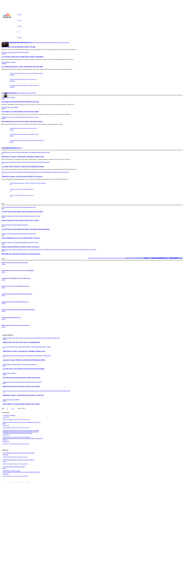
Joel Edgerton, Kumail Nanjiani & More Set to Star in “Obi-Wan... (16, 443)
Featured (4, 53)
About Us (9, 482)
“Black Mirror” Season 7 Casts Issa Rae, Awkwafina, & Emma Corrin (23, 156)
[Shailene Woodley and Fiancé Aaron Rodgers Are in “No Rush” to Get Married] (175, 258)
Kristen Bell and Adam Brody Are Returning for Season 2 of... (24, 79)
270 (13, 408)
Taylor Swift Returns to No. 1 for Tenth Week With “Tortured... (21, 238)
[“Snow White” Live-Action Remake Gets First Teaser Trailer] (10, 107)
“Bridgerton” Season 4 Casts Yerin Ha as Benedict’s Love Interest (22, 176)
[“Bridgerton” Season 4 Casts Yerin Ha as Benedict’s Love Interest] (35, 172)
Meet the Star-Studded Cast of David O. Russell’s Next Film (15, 463)
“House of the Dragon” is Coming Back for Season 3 (22, 189)
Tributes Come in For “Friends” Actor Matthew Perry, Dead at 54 (15, 286)
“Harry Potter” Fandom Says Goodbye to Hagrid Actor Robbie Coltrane (17, 294)
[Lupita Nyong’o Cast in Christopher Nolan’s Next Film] (35, 42)
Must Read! (6, 454)
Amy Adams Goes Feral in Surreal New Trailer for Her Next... (20, 102)
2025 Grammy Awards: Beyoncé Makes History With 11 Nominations (22, 56)
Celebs (19, 37)
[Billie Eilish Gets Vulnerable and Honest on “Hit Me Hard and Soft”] (49, 249)
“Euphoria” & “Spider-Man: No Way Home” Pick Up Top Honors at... (17, 419)
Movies (20, 26)
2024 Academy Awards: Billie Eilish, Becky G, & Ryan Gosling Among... (16, 278)
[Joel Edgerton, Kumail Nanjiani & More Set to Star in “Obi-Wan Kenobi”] (22, 440)
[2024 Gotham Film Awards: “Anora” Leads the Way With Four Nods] (8, 62)
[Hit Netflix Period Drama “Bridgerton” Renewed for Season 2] (18, 453)
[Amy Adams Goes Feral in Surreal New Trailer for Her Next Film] (10, 373)
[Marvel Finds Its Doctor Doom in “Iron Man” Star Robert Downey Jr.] (20, 117)
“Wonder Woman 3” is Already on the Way (11, 470)
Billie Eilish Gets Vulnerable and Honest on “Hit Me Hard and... (21, 254)
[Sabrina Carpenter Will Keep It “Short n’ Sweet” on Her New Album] (20, 242)
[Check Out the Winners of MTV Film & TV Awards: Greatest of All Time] (21, 472)
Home (19, 14)
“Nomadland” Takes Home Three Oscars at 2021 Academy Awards (16, 437)
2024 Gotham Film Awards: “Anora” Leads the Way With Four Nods (22, 66)
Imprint (28, 482)
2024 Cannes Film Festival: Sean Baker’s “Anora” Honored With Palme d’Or (27, 140)
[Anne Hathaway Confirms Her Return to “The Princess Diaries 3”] (17, 42)
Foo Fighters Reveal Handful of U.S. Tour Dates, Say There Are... (16, 427)
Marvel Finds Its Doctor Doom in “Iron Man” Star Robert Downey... (22, 121)
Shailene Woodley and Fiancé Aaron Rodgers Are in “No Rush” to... (16, 325)
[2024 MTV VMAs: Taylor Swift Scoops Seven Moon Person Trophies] (18, 207)
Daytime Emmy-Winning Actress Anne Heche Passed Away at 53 (15, 301)
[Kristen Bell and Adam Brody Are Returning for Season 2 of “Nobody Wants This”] (5, 46)
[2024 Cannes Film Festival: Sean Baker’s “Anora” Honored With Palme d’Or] (19, 93)
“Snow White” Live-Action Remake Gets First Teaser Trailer (20, 111)
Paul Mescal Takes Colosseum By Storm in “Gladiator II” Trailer (24, 134)
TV (19, 31)
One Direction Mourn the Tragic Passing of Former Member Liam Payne (26, 73)
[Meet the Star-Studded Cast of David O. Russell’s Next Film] (18, 460)
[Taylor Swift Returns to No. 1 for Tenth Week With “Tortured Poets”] (18, 234)
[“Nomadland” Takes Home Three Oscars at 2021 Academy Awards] (22, 433)
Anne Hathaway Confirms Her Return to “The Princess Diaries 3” (24, 85)
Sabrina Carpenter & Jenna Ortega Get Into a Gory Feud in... (20, 220)
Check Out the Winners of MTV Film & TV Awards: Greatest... (16, 476)
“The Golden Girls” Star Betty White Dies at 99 (11, 317)
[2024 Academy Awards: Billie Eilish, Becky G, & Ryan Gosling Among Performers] (135, 258)
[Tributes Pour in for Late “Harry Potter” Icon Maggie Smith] (31, 338)
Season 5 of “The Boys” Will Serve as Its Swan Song (22, 195)
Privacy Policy (19, 482)
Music (19, 20)
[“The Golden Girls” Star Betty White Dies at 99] (166, 258)
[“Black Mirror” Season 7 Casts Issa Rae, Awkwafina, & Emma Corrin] (25, 152)
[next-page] (16, 409)
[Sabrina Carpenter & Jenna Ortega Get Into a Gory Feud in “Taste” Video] (21, 216)
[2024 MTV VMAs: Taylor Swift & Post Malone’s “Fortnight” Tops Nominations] (14, 225)
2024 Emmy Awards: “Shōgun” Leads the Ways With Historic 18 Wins (23, 166)
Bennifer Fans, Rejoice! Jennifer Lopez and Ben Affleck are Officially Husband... (18, 309)
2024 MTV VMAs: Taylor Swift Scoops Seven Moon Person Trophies (22, 211)
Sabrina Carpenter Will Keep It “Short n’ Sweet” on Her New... (21, 247)
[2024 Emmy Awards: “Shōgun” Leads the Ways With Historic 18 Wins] (25, 162)
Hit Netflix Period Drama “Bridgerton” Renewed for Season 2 (15, 456)
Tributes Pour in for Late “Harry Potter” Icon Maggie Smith (14, 262)
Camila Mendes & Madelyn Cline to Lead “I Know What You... (24, 128)
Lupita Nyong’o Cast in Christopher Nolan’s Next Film (18, 47)
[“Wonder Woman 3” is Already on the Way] (14, 467)
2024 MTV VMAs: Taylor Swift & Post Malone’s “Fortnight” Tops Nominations (26, 229)
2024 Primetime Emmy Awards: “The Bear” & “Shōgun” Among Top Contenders (28, 183)
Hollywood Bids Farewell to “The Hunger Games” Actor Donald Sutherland (18, 270)
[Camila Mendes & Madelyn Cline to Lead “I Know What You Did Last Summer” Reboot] (5, 97)
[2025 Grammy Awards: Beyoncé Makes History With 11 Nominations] (15, 52)
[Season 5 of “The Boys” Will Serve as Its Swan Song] (9, 148)
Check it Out (6, 417)
